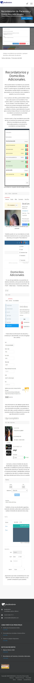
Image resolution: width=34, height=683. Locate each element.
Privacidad (28, 678)
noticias (12, 678)
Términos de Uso (19, 678)
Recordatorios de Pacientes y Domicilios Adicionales (16, 656)
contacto (19, 679)
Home (23, 18)
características (27, 679)
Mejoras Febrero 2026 (8, 650)
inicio (14, 679)
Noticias (29, 18)
